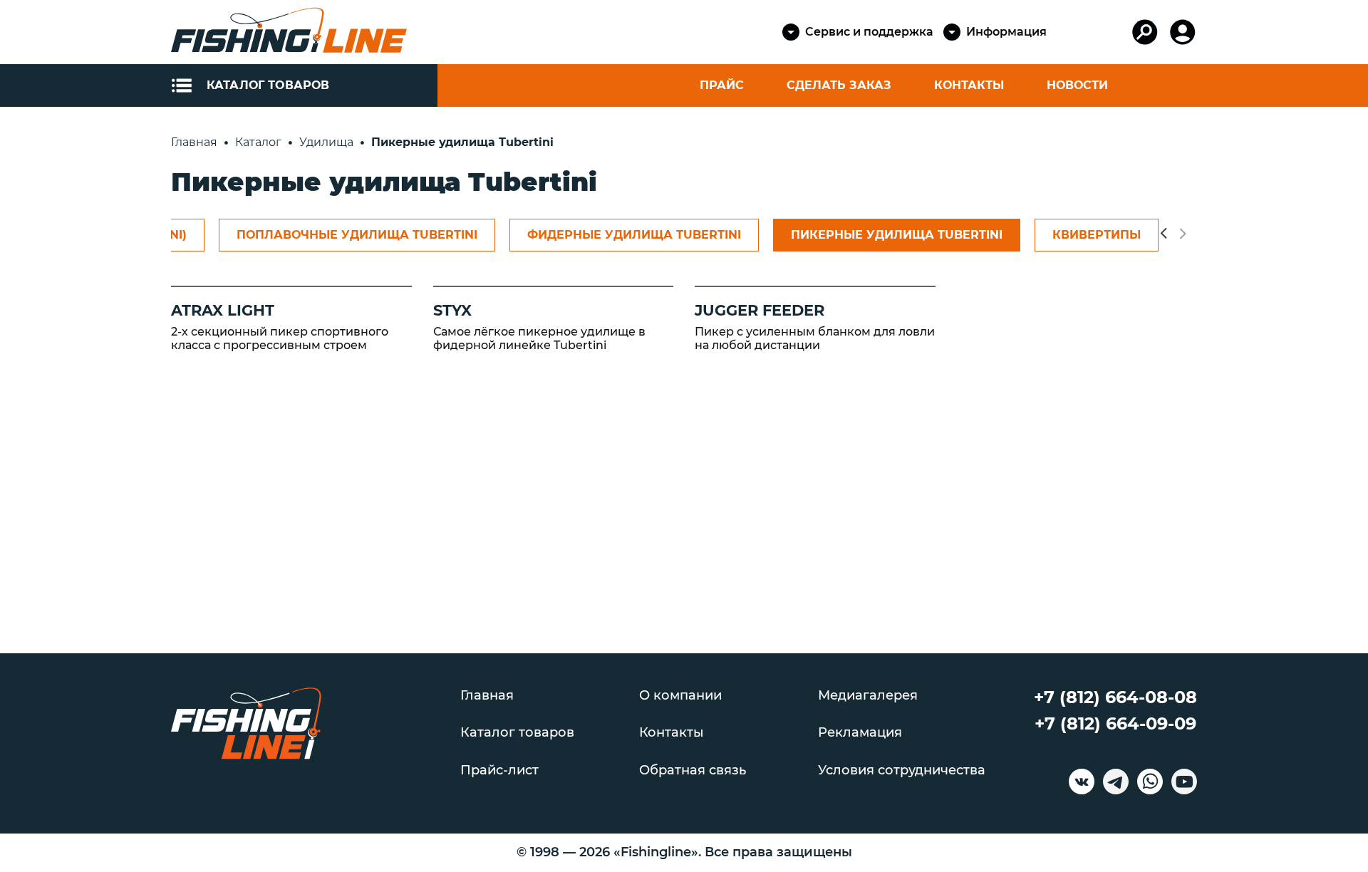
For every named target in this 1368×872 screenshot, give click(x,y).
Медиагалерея (868, 695)
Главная (487, 695)
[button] (1168, 235)
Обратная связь (692, 770)
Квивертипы (1096, 235)
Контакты (969, 85)
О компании (680, 695)
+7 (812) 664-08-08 (1115, 697)
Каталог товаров (517, 732)
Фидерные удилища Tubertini (634, 235)
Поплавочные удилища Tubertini (357, 235)
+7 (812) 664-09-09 (1115, 723)
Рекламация (860, 732)
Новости (1077, 85)
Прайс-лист (499, 770)
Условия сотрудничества (901, 770)
